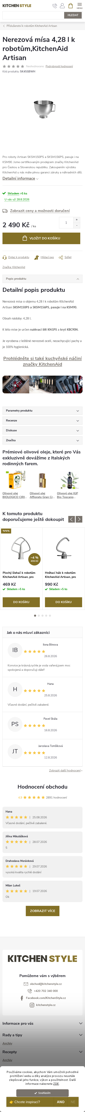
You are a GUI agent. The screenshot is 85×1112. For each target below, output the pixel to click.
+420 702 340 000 (46, 991)
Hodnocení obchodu (42, 786)
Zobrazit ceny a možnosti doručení (40, 210)
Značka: (13, 267)
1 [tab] (35, 616)
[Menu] (79, 5)
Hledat (73, 15)
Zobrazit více (42, 911)
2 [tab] (39, 616)
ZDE (56, 1084)
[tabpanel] (21, 569)
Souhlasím (44, 1093)
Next (79, 519)
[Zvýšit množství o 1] (76, 220)
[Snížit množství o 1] (76, 225)
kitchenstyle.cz (45, 1005)
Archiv (7, 1043)
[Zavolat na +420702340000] (54, 5)
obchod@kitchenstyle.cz (46, 984)
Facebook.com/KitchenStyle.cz (46, 998)
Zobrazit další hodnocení (64, 770)
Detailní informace (18, 178)
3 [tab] (42, 616)
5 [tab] (50, 616)
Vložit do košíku (45, 238)
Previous (71, 519)
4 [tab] (46, 616)
